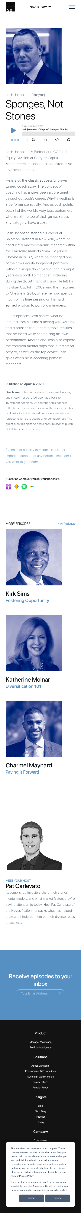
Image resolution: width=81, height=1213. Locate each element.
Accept (31, 1198)
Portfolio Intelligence (40, 1047)
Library (40, 1122)
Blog (40, 1105)
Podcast (40, 1116)
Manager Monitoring (41, 1041)
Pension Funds (41, 1087)
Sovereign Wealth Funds (40, 1076)
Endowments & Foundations (40, 1071)
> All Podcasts (66, 523)
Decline (58, 1198)
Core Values (40, 1140)
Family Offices (40, 1082)
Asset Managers (40, 1065)
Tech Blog (40, 1111)
